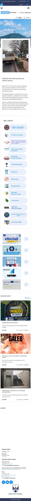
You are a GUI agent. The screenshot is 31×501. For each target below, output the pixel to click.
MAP (2, 3)
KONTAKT (21, 4)
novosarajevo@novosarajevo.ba (12, 465)
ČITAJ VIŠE (4, 330)
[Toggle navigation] (28, 8)
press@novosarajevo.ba (10, 478)
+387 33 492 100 (23, 1)
